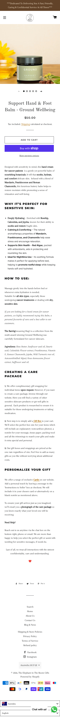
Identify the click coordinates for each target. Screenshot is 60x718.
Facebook (31, 652)
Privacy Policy (30, 636)
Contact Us (30, 620)
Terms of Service (30, 640)
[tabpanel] (30, 53)
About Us (30, 615)
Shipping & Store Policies (30, 631)
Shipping (25, 124)
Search (30, 606)
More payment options (29, 155)
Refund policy (30, 645)
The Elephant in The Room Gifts (33, 672)
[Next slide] (41, 91)
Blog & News (30, 624)
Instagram (31, 656)
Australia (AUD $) (28, 665)
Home (30, 611)
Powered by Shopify (30, 676)
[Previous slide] (19, 91)
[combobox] (30, 704)
